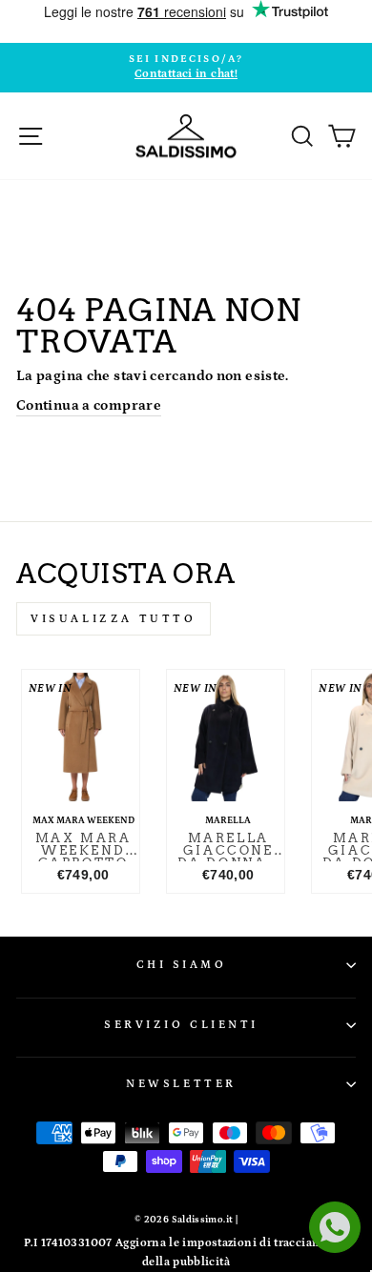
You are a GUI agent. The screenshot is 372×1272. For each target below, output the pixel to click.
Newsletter (181, 1084)
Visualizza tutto (113, 619)
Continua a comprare (88, 405)
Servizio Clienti (181, 1025)
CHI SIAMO (181, 965)
